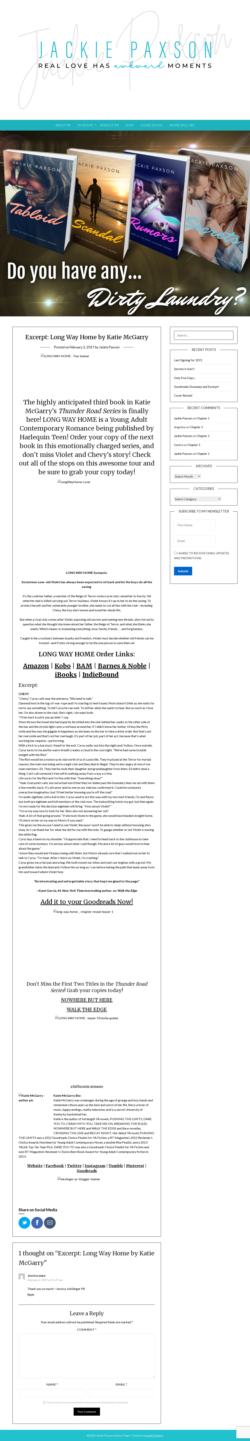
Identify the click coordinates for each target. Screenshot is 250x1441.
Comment (86, 1329)
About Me (63, 125)
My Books (85, 125)
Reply (30, 1294)
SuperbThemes (153, 1435)
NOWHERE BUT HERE (86, 1000)
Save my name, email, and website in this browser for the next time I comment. (87, 1402)
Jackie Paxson (109, 347)
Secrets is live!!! (184, 369)
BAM (84, 666)
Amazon (36, 666)
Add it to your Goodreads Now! (86, 902)
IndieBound (100, 675)
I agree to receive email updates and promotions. (201, 555)
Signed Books (152, 125)
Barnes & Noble (122, 666)
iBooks (66, 675)
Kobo (63, 666)
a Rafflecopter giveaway (87, 1086)
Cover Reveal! (183, 395)
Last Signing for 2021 (188, 360)
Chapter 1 (203, 418)
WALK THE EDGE (87, 1010)
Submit (183, 571)
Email (121, 1384)
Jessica (33, 1275)
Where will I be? (182, 125)
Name (52, 1384)
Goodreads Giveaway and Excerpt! (196, 386)
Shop (130, 125)
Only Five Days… (185, 378)
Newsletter (109, 125)
